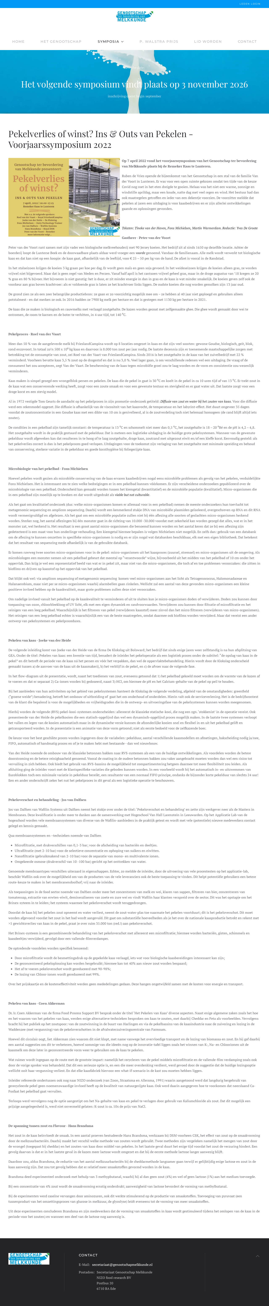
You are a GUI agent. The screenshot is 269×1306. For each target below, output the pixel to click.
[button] (258, 1256)
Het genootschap (61, 42)
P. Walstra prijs (159, 42)
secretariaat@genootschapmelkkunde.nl (122, 1264)
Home (18, 42)
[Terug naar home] (134, 16)
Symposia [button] (108, 42)
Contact (247, 42)
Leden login (250, 3)
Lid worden (208, 42)
